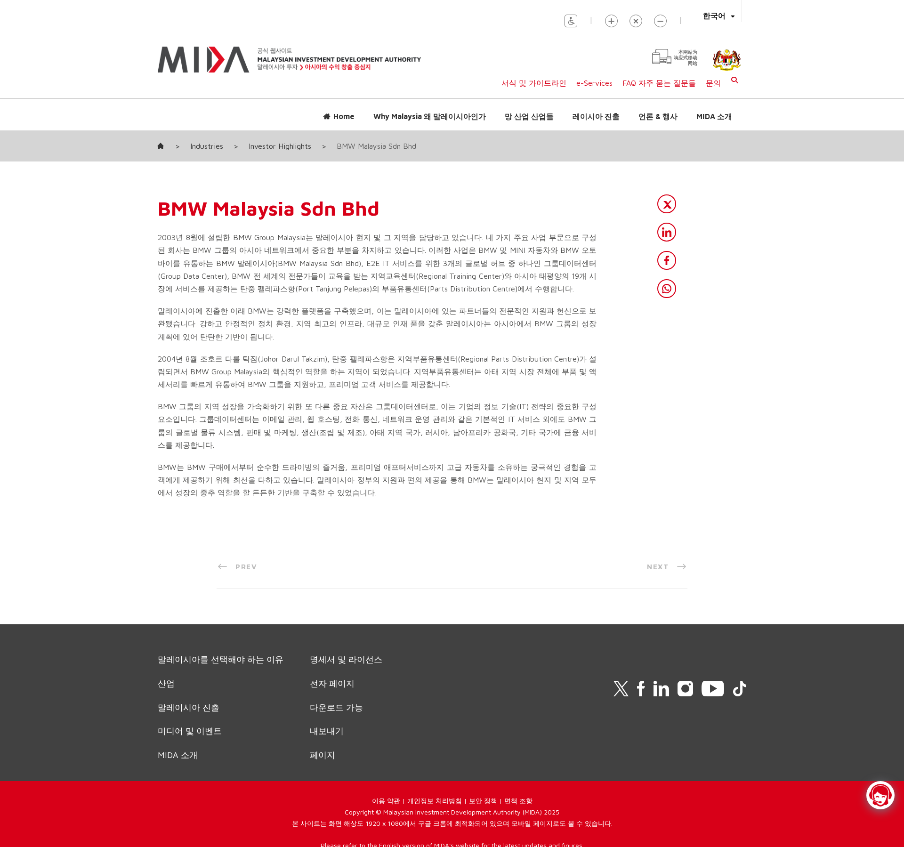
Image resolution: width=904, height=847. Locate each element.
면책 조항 (518, 801)
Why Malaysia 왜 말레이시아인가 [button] (429, 116)
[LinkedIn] (666, 232)
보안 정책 (483, 801)
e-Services (594, 83)
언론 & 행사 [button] (658, 116)
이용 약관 (386, 801)
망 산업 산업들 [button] (529, 116)
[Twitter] (666, 203)
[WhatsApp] (666, 288)
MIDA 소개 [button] (714, 116)
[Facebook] (666, 260)
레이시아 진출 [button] (596, 116)
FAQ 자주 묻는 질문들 (659, 83)
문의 (713, 83)
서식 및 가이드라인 (533, 83)
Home (344, 116)
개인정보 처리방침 (434, 801)
